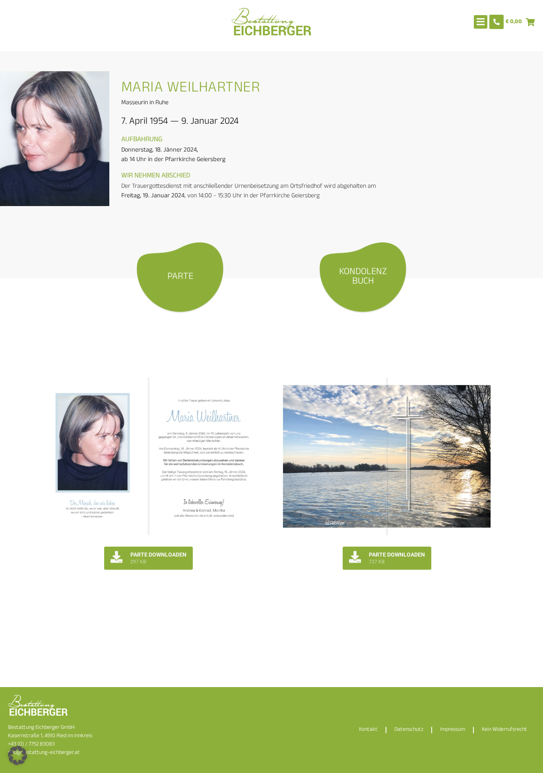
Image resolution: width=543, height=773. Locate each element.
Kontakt (368, 729)
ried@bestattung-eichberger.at (44, 752)
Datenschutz (408, 729)
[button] (17, 755)
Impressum (452, 729)
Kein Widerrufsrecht (504, 729)
